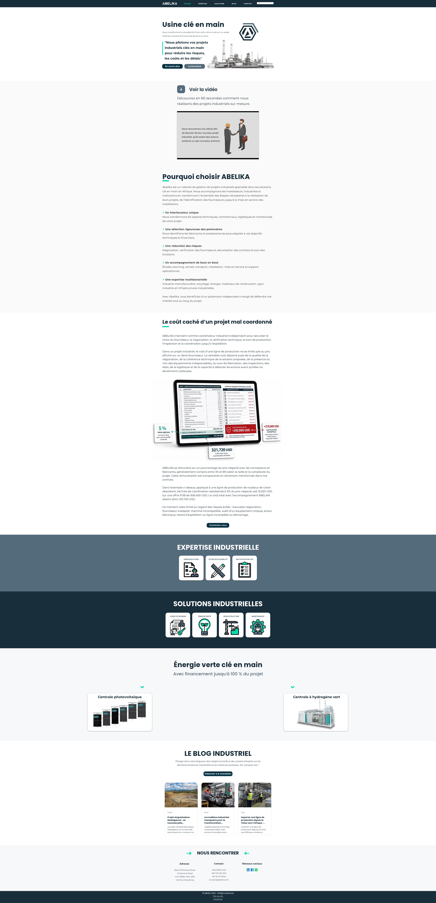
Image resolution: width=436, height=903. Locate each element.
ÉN (199, 616)
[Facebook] (252, 869)
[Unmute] (183, 156)
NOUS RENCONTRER (218, 853)
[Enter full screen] (255, 156)
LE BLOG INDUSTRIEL (218, 753)
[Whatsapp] (256, 869)
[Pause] (180, 156)
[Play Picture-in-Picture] (251, 156)
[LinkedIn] (248, 869)
